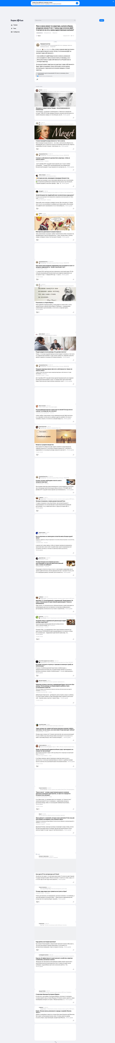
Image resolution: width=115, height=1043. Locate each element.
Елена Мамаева (43, 617)
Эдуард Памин (43, 499)
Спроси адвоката (43, 745)
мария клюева (42, 532)
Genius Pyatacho (44, 796)
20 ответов (47, 893)
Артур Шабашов (43, 215)
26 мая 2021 (53, 46)
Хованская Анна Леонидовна (46, 746)
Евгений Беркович (44, 91)
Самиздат (41, 497)
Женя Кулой (43, 199)
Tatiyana (42, 375)
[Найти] (75, 20)
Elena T (40, 814)
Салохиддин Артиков (43, 954)
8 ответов (46, 731)
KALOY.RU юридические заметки (46, 660)
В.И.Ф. (41, 124)
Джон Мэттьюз (42, 557)
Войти (101, 20)
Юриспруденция (42, 426)
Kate (42, 542)
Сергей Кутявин (42, 724)
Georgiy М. (41, 191)
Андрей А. (43, 824)
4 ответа (45, 268)
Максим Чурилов (43, 680)
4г (46, 174)
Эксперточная (42, 1042)
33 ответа (46, 542)
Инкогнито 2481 (44, 692)
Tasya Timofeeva (44, 755)
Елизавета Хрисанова (44, 856)
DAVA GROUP (42, 334)
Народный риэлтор (45, 44)
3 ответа (47, 375)
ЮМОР (40, 213)
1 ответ (55, 41)
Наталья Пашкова (43, 789)
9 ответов (46, 626)
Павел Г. (42, 893)
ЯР (39, 122)
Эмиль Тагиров (42, 174)
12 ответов (47, 566)
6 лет (49, 153)
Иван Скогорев (42, 405)
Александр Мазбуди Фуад (45, 888)
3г (40, 122)
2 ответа (50, 692)
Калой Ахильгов (43, 662)
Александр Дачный (45, 412)
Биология (41, 616)
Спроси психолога (43, 788)
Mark (42, 268)
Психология (41, 923)
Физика (40, 89)
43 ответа (46, 483)
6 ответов (46, 161)
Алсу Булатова (48, 49)
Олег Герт (42, 925)
